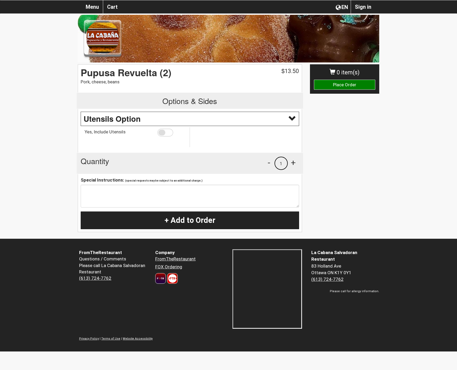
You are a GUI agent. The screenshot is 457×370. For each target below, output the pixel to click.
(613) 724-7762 (95, 278)
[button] (171, 133)
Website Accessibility (138, 338)
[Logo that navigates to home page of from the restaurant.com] (160, 278)
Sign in (363, 7)
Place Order (344, 84)
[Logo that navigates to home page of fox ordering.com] (172, 278)
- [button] (269, 162)
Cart (112, 7)
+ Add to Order (189, 220)
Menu (92, 7)
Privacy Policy (89, 338)
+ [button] (293, 162)
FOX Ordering (168, 266)
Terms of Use (110, 338)
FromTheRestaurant (175, 258)
